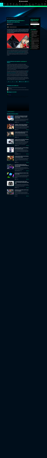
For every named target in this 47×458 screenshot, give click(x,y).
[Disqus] (18, 102)
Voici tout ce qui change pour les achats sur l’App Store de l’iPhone (21, 173)
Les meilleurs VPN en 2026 (34, 48)
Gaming (8, 4)
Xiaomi (23, 6)
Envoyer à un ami (22, 81)
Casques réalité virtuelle (17, 170)
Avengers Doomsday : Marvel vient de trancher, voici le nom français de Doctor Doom (21, 132)
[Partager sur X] (9, 81)
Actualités (39, 4)
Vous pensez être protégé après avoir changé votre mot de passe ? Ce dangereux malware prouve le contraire (21, 116)
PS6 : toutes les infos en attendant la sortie (35, 38)
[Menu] (1, 1)
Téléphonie (1, 4)
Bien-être (45, 4)
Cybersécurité (26, 4)
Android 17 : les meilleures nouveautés (34, 34)
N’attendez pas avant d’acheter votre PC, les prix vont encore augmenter (21, 190)
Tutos (20, 4)
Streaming (33, 4)
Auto (10, 4)
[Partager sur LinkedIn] (17, 81)
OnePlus (18, 6)
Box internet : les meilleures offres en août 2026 (35, 43)
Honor (10, 6)
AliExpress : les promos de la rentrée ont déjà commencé (34, 31)
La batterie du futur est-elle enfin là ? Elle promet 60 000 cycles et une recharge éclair (22, 140)
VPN (22, 4)
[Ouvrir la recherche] (45, 1)
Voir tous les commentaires (11, 111)
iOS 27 (32, 37)
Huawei (12, 6)
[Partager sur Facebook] (13, 81)
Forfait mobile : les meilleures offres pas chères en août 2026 (34, 46)
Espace (13, 4)
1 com (25, 24)
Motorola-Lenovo (15, 6)
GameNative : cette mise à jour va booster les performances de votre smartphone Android (21, 125)
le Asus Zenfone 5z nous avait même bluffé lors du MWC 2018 (17, 52)
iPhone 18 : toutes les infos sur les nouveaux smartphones (35, 36)
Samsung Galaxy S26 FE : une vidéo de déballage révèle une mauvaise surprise (21, 148)
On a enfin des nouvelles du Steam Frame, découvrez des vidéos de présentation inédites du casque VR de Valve (22, 165)
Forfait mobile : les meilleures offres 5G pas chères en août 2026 (35, 45)
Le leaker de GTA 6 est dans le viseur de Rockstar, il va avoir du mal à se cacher (22, 157)
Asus (6, 6)
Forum (42, 4)
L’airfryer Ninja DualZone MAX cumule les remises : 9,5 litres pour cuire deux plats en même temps (22, 182)
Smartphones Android (13, 18)
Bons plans (16, 4)
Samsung (20, 6)
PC (4, 4)
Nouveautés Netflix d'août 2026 (35, 39)
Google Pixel (8, 6)
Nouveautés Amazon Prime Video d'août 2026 (35, 42)
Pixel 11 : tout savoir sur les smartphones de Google (34, 33)
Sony (21, 6)
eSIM (29, 5)
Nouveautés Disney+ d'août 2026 (35, 40)
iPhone (15, 179)
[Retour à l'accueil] (23, 1)
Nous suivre (27, 81)
